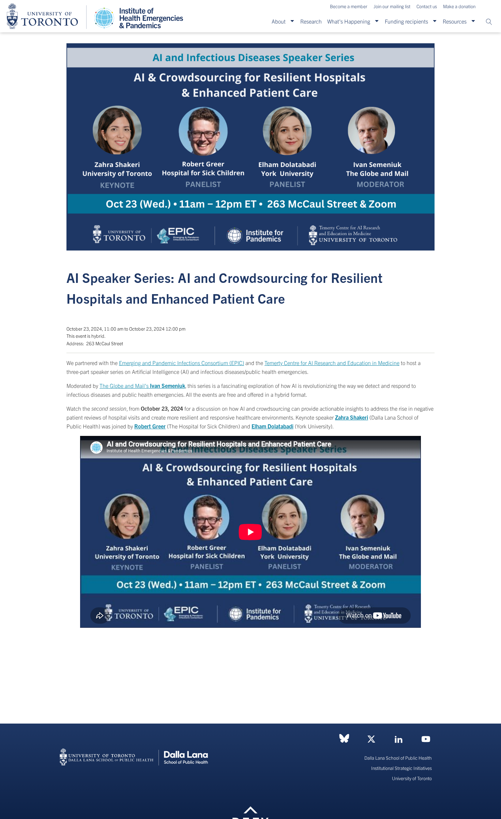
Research (311, 21)
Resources (455, 21)
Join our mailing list (392, 6)
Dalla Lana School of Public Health (398, 758)
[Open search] (489, 22)
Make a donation (459, 6)
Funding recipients (406, 21)
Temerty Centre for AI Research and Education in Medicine (331, 362)
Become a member (348, 6)
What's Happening (348, 21)
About (279, 21)
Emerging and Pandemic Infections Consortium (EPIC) (181, 362)
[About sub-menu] (292, 21)
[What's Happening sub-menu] (377, 21)
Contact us (426, 6)
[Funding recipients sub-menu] (435, 21)
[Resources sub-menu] (473, 21)
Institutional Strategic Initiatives (401, 768)
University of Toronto (412, 778)
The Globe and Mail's (142, 385)
